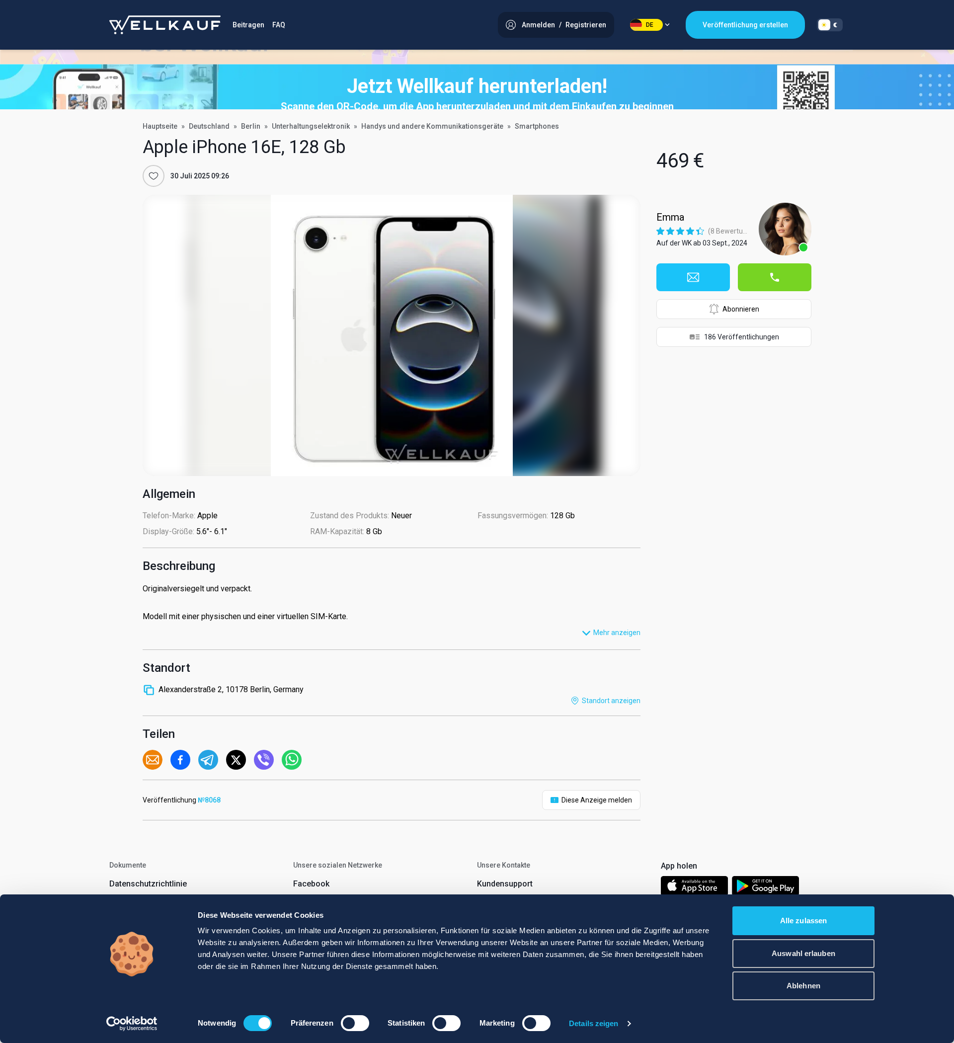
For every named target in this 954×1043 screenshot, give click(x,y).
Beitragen (248, 25)
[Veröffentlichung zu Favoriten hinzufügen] (153, 176)
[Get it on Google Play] (765, 887)
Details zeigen (593, 1023)
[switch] (355, 1023)
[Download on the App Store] (694, 887)
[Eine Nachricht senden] (693, 277)
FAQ (278, 25)
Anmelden (538, 25)
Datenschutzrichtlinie (148, 883)
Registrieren (585, 25)
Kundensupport (505, 883)
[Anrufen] (774, 277)
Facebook (311, 883)
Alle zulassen (803, 920)
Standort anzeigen (611, 701)
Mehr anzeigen (616, 633)
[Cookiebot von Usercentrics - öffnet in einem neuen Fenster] (131, 1023)
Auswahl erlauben (803, 953)
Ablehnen (803, 985)
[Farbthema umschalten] (830, 24)
